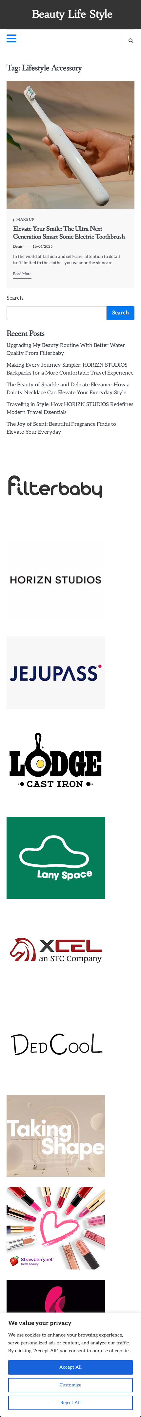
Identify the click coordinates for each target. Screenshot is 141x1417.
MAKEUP (25, 219)
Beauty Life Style (72, 14)
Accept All (70, 1367)
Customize (70, 1385)
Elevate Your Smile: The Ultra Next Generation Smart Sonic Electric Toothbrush (69, 232)
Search (15, 298)
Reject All (70, 1403)
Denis (18, 246)
